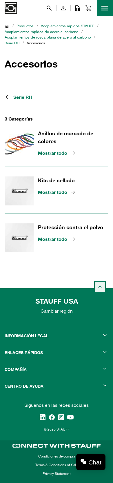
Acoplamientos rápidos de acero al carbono (41, 31)
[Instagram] (61, 417)
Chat (94, 462)
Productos (25, 25)
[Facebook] (51, 417)
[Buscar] (49, 8)
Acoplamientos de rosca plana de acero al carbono (48, 37)
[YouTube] (70, 417)
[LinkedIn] (42, 417)
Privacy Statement (57, 473)
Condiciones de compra (56, 456)
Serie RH (12, 43)
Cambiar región (57, 311)
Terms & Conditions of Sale (56, 464)
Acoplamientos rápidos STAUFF (67, 25)
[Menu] (105, 8)
